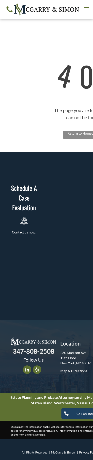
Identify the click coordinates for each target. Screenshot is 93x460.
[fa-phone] (9, 13)
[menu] (86, 9)
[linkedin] (27, 370)
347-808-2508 (33, 351)
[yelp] (37, 370)
